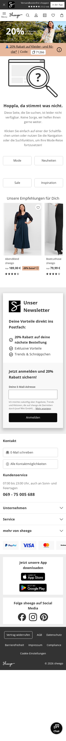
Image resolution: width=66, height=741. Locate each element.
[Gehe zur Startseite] (16, 15)
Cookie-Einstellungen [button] (33, 653)
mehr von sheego (17, 530)
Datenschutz (54, 635)
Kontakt (9, 441)
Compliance (54, 645)
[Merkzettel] (53, 15)
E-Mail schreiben (19, 453)
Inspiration (48, 183)
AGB (39, 635)
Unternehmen (15, 508)
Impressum (35, 645)
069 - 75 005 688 (19, 494)
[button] (4, 15)
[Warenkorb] (61, 15)
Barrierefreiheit (14, 645)
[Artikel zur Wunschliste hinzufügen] (38, 207)
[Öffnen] (59, 50)
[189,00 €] (23, 229)
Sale (17, 183)
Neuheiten (49, 160)
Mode (17, 160)
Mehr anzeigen (43, 408)
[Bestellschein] (44, 15)
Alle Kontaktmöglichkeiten (28, 464)
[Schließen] (4, 5)
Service (9, 519)
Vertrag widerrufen (18, 635)
